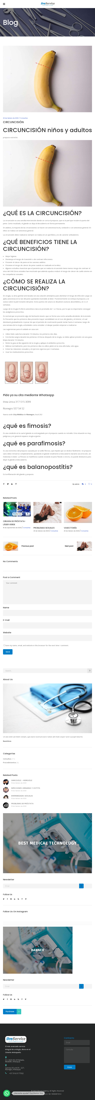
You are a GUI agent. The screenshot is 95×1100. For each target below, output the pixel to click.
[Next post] (84, 547)
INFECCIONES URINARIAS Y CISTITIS (25, 788)
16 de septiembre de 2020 (12, 528)
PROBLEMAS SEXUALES (44, 527)
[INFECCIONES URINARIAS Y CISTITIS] (6, 790)
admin (77, 484)
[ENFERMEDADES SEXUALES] (6, 797)
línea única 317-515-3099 (17, 401)
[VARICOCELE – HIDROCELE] (6, 782)
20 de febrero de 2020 (11, 118)
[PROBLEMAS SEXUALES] (47, 512)
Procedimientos (9, 762)
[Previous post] (10, 547)
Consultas (24, 118)
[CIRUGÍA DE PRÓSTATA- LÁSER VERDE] (17, 509)
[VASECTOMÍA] (78, 512)
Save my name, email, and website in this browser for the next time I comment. (37, 645)
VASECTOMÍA (70, 527)
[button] (6, 1093)
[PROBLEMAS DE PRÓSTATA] (6, 805)
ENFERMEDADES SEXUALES (22, 796)
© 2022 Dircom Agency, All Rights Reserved (47, 1091)
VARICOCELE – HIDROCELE (21, 780)
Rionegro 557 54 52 (13, 408)
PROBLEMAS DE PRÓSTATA (22, 803)
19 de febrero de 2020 (18, 783)
